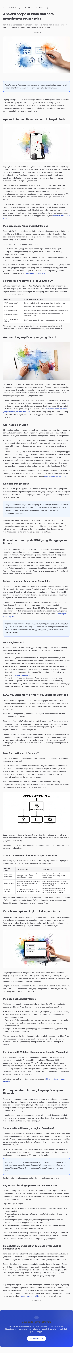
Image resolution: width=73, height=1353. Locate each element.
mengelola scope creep (22, 675)
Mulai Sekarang (35, 1338)
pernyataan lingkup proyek (35, 273)
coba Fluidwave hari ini (30, 1296)
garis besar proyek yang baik (55, 476)
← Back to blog (36, 32)
